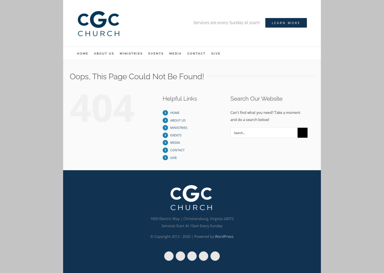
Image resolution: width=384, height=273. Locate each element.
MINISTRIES (178, 127)
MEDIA (175, 142)
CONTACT (177, 150)
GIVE (173, 158)
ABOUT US (178, 120)
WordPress (224, 236)
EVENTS (176, 135)
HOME (175, 113)
